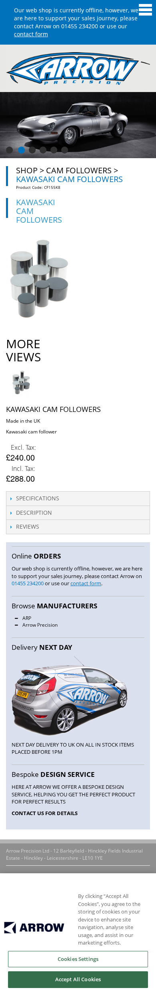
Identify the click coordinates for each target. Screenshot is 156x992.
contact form (31, 34)
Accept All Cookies (78, 979)
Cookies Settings (78, 959)
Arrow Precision (40, 624)
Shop (27, 170)
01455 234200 (79, 26)
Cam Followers (79, 170)
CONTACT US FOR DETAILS (45, 813)
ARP (26, 618)
